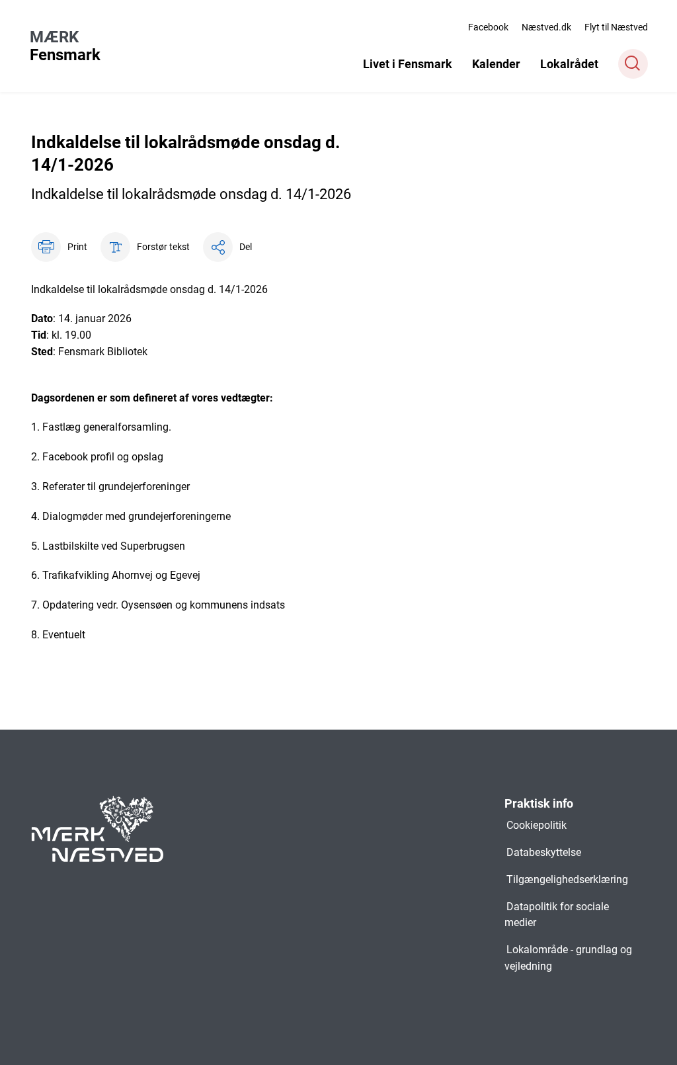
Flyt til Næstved (616, 27)
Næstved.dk (546, 27)
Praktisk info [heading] (538, 803)
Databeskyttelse (543, 852)
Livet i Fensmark (407, 64)
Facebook (488, 27)
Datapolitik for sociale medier (556, 914)
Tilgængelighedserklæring (567, 879)
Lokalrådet (569, 64)
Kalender (496, 64)
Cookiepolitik (536, 825)
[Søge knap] (633, 64)
